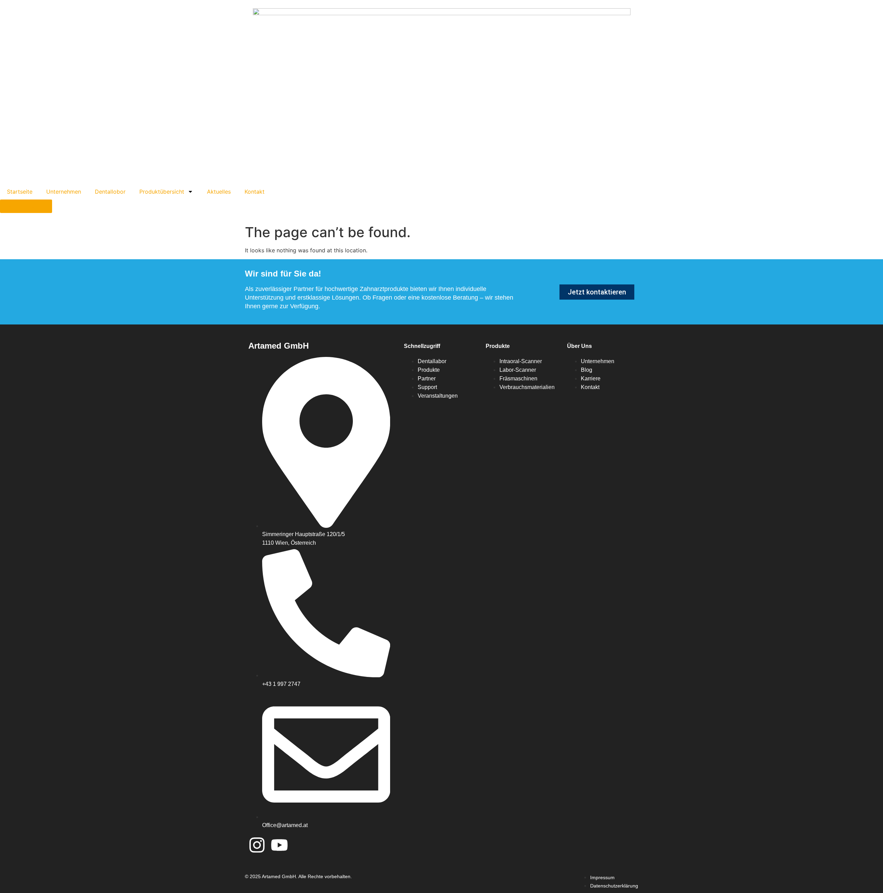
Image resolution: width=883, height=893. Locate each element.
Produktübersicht (161, 191)
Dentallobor (110, 191)
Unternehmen (63, 191)
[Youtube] (279, 845)
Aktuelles (219, 191)
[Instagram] (257, 845)
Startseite (19, 191)
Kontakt (255, 191)
